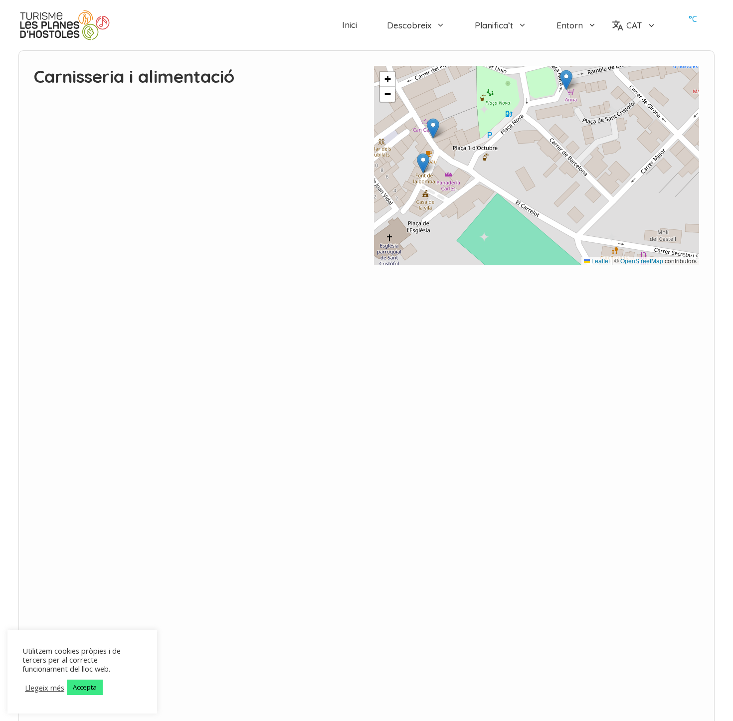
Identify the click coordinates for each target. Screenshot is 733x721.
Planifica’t (494, 25)
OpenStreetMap (641, 260)
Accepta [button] (85, 687)
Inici (349, 25)
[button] (423, 163)
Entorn (569, 25)
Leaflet (600, 260)
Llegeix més (44, 687)
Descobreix (409, 25)
